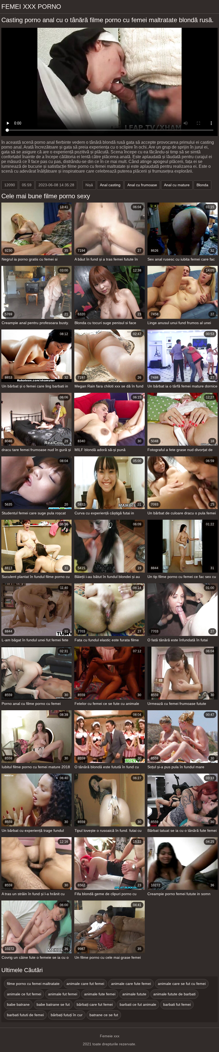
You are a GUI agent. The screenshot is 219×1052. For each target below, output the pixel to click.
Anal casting (110, 185)
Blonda (202, 185)
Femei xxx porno (31, 6)
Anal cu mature (177, 185)
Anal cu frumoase (142, 185)
